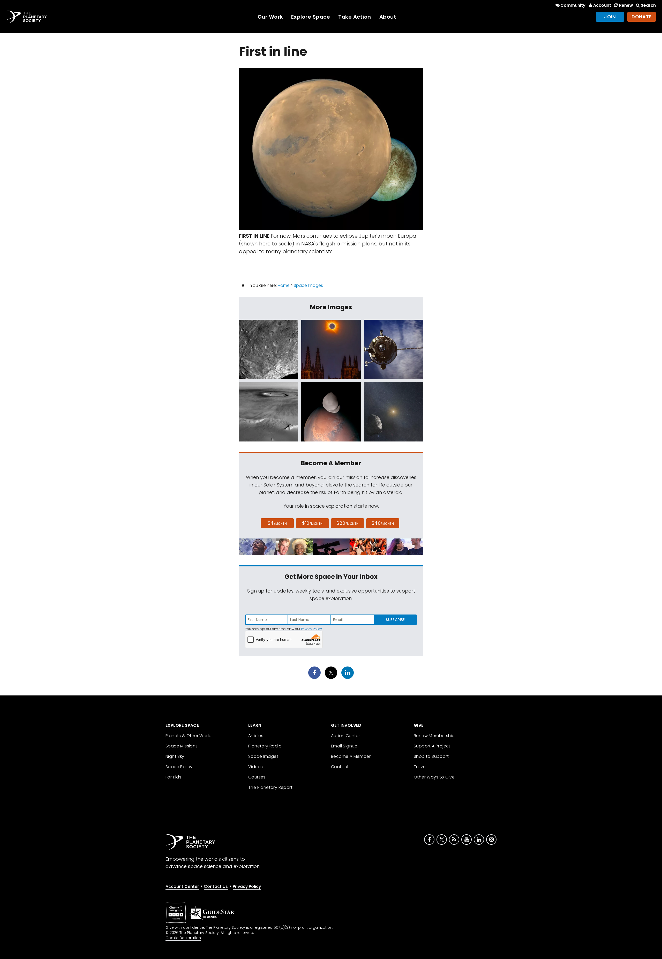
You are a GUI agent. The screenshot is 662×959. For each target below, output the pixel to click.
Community (572, 5)
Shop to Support (431, 756)
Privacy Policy (311, 629)
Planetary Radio (265, 746)
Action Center (345, 736)
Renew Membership (434, 736)
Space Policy (179, 767)
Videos (255, 767)
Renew (626, 5)
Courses (257, 777)
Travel (420, 767)
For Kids (173, 777)
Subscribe (395, 619)
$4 (277, 523)
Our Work (270, 16)
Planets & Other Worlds (190, 736)
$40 (383, 523)
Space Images (308, 285)
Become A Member (351, 756)
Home (284, 285)
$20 (347, 523)
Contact (340, 767)
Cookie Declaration (183, 937)
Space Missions (182, 746)
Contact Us (216, 886)
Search (648, 5)
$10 (312, 523)
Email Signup (344, 746)
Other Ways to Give (434, 777)
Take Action (354, 16)
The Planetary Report (270, 787)
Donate (641, 16)
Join (610, 16)
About (387, 16)
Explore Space (310, 16)
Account (602, 5)
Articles (255, 736)
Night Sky (175, 756)
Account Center (182, 886)
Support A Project (432, 746)
